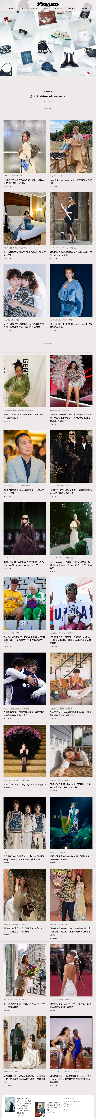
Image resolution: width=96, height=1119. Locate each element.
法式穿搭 (25, 1000)
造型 (27, 780)
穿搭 (60, 176)
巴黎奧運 (69, 633)
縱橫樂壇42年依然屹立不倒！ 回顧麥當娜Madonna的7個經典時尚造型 (71, 491)
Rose (56, 176)
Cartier (6, 708)
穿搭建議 (22, 924)
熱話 (17, 320)
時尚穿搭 (68, 1000)
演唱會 (52, 852)
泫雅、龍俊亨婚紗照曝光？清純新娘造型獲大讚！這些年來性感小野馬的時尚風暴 (24, 326)
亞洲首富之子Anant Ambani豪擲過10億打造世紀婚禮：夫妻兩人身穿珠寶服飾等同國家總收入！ (70, 931)
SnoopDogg (53, 633)
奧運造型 (62, 633)
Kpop (51, 176)
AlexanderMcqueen (10, 411)
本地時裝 (72, 320)
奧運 (13, 633)
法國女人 (17, 1000)
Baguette (21, 411)
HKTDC (64, 320)
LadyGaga (7, 780)
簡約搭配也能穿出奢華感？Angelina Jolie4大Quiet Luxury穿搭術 (71, 253)
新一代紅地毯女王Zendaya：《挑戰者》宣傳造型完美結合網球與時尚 (70, 1005)
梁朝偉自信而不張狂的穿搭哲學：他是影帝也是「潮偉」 (24, 491)
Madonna (53, 486)
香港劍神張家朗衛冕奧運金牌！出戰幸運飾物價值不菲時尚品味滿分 (24, 714)
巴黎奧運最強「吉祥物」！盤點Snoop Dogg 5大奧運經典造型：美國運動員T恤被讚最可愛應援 (70, 640)
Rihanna (62, 558)
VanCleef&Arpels (15, 708)
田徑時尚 (75, 1072)
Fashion (12, 8)
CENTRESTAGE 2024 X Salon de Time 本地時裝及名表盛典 (71, 326)
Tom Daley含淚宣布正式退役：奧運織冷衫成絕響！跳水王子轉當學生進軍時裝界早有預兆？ (24, 640)
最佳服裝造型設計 (18, 780)
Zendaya (53, 1000)
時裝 (67, 411)
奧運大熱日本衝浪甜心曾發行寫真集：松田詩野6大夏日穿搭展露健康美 (70, 786)
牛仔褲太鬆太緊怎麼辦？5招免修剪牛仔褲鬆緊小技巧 (25, 253)
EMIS (5, 176)
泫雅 (13, 320)
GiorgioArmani (14, 486)
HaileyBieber (54, 558)
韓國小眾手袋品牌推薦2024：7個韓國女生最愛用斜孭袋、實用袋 (24, 181)
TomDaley (7, 633)
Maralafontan (8, 1000)
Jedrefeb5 (11, 176)
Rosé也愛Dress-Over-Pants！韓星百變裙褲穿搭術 (71, 181)
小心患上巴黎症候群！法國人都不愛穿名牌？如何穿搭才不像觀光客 (23, 930)
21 (55, 1109)
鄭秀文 (62, 852)
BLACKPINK (8, 558)
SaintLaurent (22, 558)
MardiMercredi (21, 176)
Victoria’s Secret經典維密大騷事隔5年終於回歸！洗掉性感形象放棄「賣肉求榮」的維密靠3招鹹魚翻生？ (71, 417)
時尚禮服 (7, 1072)
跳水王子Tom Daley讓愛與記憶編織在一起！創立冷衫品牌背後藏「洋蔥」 (71, 714)
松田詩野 (60, 780)
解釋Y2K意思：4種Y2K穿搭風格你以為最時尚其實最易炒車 (24, 416)
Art (23, 8)
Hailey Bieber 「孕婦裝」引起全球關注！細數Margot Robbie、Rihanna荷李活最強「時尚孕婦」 (71, 565)
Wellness (34, 8)
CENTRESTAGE (55, 320)
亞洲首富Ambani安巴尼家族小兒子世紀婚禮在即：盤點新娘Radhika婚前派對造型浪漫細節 (24, 1078)
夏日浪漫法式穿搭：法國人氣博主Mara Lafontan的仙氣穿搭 (24, 1005)
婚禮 (51, 924)
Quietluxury (64, 248)
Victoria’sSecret (55, 411)
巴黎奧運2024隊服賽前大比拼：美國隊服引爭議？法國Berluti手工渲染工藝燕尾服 (24, 858)
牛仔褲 (6, 248)
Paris (46, 8)
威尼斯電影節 (25, 486)
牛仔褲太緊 (14, 248)
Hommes (58, 8)
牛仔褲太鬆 (23, 248)
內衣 (63, 411)
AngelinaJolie (54, 248)
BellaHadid (29, 411)
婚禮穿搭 (57, 924)
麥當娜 (67, 486)
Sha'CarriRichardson (57, 1072)
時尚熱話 (72, 248)
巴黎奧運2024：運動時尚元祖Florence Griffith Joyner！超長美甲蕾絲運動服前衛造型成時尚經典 (71, 1078)
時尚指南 (7, 924)
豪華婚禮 (65, 924)
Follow (70, 8)
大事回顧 (60, 486)
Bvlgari (6, 486)
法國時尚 (14, 924)
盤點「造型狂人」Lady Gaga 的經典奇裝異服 (25, 784)
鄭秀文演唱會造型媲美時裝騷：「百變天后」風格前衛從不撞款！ (71, 858)
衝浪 (66, 780)
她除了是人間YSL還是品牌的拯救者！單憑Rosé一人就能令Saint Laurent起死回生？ (24, 563)
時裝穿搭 (7, 320)
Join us (84, 8)
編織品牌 (69, 708)
